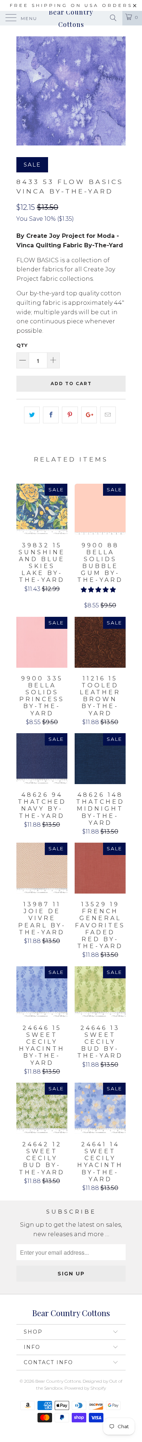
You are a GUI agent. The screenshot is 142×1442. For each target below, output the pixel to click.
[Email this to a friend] (108, 415)
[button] (98, 589)
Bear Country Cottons (71, 18)
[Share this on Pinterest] (70, 415)
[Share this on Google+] (89, 415)
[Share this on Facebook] (51, 415)
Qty (21, 345)
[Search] (113, 18)
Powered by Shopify (85, 1388)
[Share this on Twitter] (32, 415)
